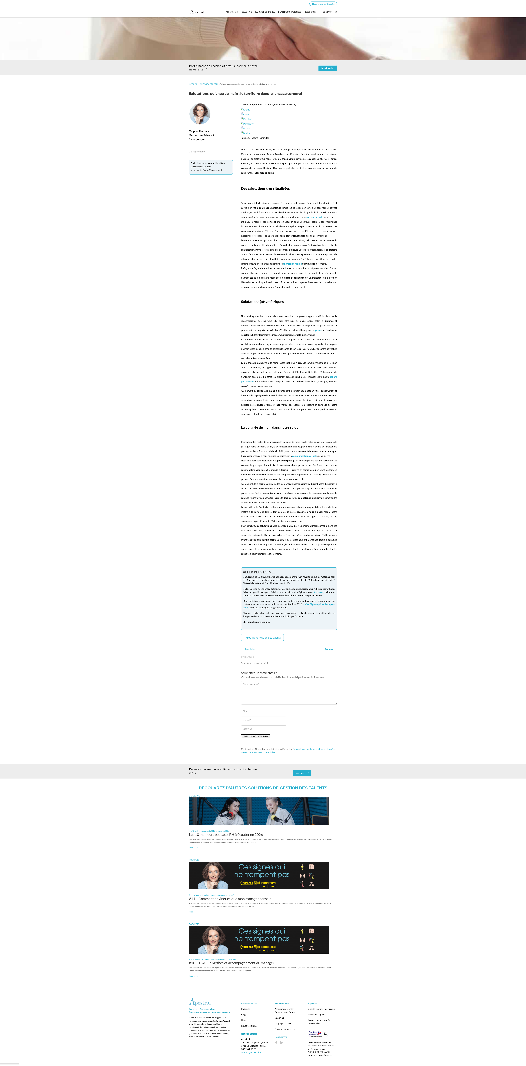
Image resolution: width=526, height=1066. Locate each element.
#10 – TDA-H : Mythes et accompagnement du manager (212, 960)
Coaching (279, 1019)
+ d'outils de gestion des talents (262, 637)
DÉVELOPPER (195, 797)
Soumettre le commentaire (259, 737)
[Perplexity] (289, 121)
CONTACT (327, 12)
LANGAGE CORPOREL (265, 12)
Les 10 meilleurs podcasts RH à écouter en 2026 (209, 832)
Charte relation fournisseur (321, 1010)
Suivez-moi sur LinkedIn (324, 4)
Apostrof (318, 592)
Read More (193, 849)
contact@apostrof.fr (251, 1053)
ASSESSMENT (232, 12)
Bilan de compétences (285, 1030)
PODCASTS (194, 861)
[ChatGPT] (289, 112)
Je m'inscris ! (327, 68)
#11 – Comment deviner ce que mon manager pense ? (211, 896)
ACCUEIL (193, 84)
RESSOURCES (311, 12)
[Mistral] (289, 131)
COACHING (247, 12)
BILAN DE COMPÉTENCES (289, 12)
